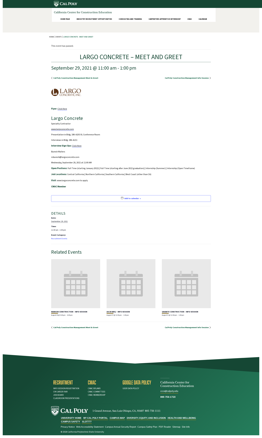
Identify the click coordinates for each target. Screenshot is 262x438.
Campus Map (117, 418)
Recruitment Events (59, 238)
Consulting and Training (130, 19)
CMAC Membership (96, 395)
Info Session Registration (66, 388)
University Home (71, 418)
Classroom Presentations (66, 398)
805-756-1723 (168, 397)
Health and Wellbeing (182, 418)
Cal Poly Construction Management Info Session (187, 78)
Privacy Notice (68, 427)
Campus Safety (70, 422)
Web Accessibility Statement (90, 427)
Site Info (186, 427)
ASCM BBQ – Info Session (118, 311)
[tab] (68, 382)
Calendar (203, 19)
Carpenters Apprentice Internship (165, 19)
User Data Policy (131, 388)
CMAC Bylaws (94, 388)
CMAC (189, 19)
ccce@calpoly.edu (169, 391)
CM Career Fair (60, 391)
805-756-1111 (152, 410)
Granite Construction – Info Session (180, 311)
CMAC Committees (96, 391)
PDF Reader (165, 427)
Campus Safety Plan (147, 427)
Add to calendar (131, 198)
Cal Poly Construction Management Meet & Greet (75, 78)
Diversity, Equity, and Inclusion (146, 418)
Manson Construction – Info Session (69, 311)
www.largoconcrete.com (62, 129)
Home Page (65, 19)
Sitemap (176, 427)
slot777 (87, 422)
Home (51, 37)
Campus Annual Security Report (120, 427)
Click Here (62, 108)
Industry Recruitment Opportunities (94, 19)
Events (59, 37)
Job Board (58, 395)
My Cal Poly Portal (95, 418)
